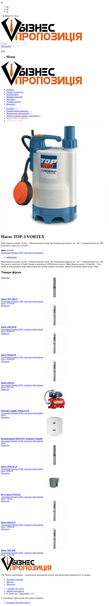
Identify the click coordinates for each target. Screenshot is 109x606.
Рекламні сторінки (14, 579)
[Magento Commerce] (54, 85)
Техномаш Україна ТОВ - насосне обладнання (22, 253)
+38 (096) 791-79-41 (15, 589)
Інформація (11, 257)
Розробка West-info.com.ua (18, 602)
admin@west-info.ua (15, 591)
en (7, 9)
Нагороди (10, 584)
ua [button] (2, 2)
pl (7, 11)
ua (7, 7)
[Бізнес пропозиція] (54, 41)
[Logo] (34, 570)
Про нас (10, 582)
